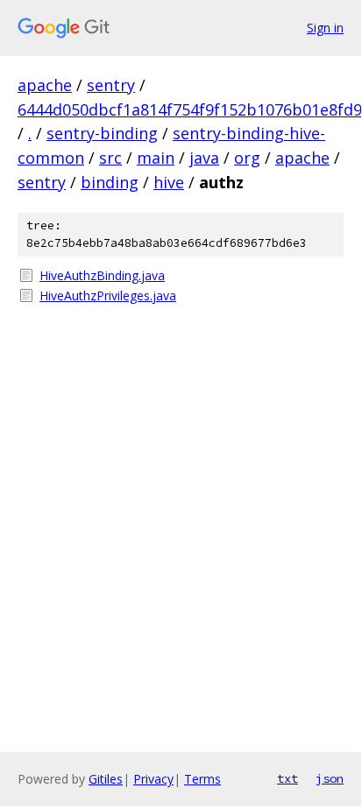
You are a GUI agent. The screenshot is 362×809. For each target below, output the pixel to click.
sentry (111, 84)
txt (287, 778)
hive (168, 182)
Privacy (153, 778)
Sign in (325, 27)
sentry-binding (102, 133)
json (330, 778)
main (155, 157)
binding (109, 182)
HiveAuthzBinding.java (102, 275)
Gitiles (106, 778)
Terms (202, 778)
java (204, 157)
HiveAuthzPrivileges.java (107, 295)
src (110, 157)
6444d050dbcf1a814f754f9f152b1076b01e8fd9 (190, 109)
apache (45, 84)
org (247, 157)
